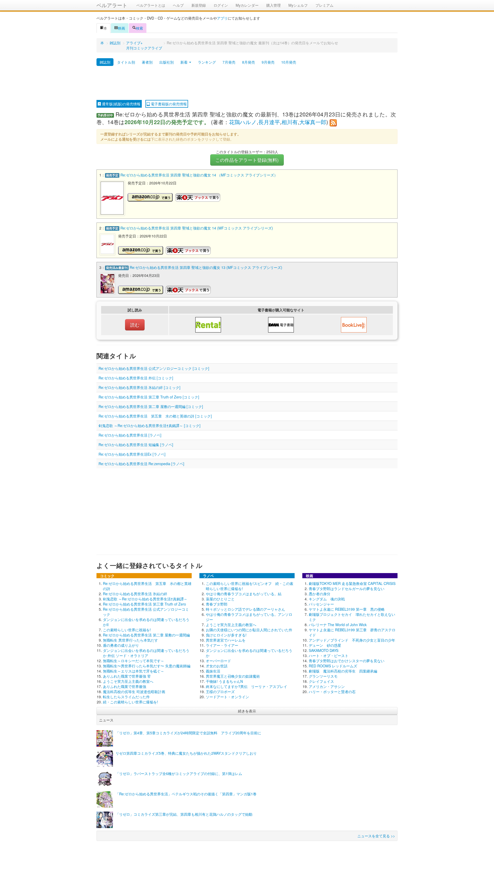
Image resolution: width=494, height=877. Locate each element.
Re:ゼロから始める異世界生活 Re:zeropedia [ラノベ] (141, 463)
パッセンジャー (321, 604)
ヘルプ (178, 5)
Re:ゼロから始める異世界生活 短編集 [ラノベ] (136, 444)
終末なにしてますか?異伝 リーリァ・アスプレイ (246, 686)
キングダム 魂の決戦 (327, 598)
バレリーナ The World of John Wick (338, 624)
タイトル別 (126, 62)
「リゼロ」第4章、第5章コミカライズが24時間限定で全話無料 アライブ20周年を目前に (188, 732)
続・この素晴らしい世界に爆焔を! (130, 701)
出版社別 (166, 62)
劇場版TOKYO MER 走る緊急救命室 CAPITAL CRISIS (352, 583)
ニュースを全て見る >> (376, 835)
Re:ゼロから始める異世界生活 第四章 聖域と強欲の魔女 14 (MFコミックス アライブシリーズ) (196, 228)
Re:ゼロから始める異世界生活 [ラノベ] (130, 435)
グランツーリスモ (323, 676)
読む (134, 324)
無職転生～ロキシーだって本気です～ (133, 660)
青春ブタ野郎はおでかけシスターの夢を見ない (346, 660)
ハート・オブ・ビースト (328, 655)
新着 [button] (184, 62)
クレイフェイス (321, 681)
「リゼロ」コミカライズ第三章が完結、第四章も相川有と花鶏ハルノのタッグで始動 (184, 814)
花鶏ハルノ (243, 122)
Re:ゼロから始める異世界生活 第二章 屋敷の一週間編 (146, 634)
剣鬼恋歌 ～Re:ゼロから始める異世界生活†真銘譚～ (145, 598)
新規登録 (198, 5)
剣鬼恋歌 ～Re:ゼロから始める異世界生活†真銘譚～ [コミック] (149, 425)
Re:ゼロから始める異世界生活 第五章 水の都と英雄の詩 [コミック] (155, 416)
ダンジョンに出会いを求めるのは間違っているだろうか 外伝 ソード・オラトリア (146, 653)
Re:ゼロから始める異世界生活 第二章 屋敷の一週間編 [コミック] (151, 406)
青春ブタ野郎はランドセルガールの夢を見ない (346, 588)
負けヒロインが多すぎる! (226, 634)
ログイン (221, 5)
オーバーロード (218, 660)
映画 (121, 28)
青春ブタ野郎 (216, 604)
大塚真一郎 (312, 122)
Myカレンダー (247, 5)
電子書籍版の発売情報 (168, 103)
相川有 (289, 122)
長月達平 (269, 122)
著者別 (147, 62)
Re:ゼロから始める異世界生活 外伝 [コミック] (136, 377)
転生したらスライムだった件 (126, 696)
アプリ (222, 18)
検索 (139, 28)
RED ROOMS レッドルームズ (333, 665)
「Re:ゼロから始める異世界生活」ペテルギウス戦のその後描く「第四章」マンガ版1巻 (186, 793)
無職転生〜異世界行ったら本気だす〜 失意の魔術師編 (146, 665)
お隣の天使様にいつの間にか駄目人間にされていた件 (249, 629)
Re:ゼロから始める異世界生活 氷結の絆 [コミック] (139, 387)
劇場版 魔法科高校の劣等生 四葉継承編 (343, 671)
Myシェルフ (298, 5)
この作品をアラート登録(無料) (247, 160)
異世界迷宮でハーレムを (225, 640)
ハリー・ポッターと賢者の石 (332, 691)
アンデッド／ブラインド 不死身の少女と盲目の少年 (352, 640)
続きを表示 (247, 710)
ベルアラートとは (150, 5)
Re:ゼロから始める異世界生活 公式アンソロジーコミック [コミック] (154, 368)
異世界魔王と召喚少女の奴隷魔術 (233, 676)
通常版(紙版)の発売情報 (120, 103)
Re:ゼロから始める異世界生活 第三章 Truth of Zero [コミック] (149, 396)
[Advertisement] (247, 83)
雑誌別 (115, 42)
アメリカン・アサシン (327, 686)
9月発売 (268, 62)
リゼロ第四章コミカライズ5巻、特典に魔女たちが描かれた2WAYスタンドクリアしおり (186, 753)
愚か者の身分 (319, 593)
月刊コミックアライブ (144, 47)
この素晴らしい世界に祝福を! (127, 629)
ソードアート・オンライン (227, 696)
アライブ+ (134, 42)
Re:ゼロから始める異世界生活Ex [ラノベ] (132, 454)
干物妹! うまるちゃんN (224, 681)
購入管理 (273, 5)
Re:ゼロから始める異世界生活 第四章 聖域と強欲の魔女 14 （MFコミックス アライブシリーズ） (199, 174)
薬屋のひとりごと (220, 598)
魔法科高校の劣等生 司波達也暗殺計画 (134, 691)
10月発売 (288, 62)
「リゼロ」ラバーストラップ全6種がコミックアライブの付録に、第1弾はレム (179, 773)
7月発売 (229, 62)
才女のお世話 (216, 665)
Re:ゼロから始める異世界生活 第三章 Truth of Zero (144, 604)
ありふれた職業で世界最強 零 (127, 676)
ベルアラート (111, 5)
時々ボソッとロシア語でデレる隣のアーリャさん (245, 609)
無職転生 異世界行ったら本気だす (130, 640)
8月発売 (248, 62)
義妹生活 (213, 671)
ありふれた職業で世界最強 (124, 686)
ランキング (207, 62)
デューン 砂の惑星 (325, 645)
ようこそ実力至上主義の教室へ (128, 681)
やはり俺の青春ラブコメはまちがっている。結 (243, 593)
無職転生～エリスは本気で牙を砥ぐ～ (133, 671)
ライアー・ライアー (222, 645)
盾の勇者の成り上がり (121, 645)
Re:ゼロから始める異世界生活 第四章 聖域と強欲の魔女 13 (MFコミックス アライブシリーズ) (206, 267)
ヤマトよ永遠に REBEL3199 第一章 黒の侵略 (347, 609)
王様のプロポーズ (220, 691)
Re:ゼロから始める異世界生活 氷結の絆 (135, 593)
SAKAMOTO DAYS (323, 650)
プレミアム (324, 5)
